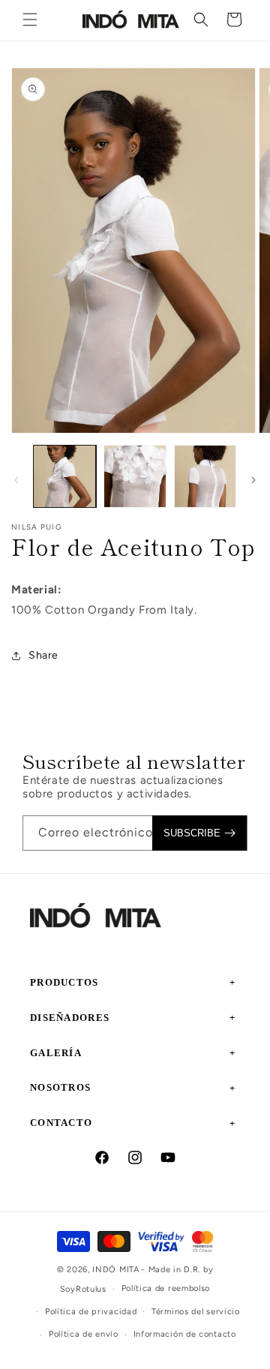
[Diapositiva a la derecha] (253, 480)
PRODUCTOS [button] (64, 982)
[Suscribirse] (199, 833)
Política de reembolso (166, 1288)
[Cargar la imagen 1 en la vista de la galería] (64, 476)
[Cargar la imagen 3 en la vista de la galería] (205, 476)
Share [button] (43, 655)
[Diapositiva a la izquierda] (16, 480)
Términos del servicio (196, 1311)
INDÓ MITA (115, 1269)
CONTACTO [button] (61, 1122)
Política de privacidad (90, 1311)
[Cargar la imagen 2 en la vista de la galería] (135, 476)
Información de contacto (185, 1334)
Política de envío (83, 1334)
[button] (30, 19)
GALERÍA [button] (56, 1052)
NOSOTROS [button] (60, 1087)
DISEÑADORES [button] (70, 1017)
